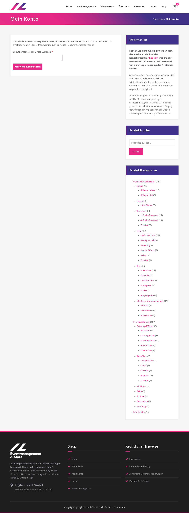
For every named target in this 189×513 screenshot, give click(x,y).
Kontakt (153, 7)
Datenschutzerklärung (139, 466)
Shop (164, 7)
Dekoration (142, 401)
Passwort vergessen (81, 489)
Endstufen (145, 275)
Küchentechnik (147, 341)
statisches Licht (147, 235)
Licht (139, 231)
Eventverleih (106, 7)
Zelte (139, 391)
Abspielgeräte (147, 295)
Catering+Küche (144, 326)
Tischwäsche (146, 361)
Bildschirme (146, 315)
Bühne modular (147, 190)
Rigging (140, 201)
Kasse (75, 481)
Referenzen (139, 7)
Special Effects (147, 250)
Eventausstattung (141, 322)
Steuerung (145, 245)
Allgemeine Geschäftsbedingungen (146, 474)
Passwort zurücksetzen (27, 66)
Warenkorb (77, 466)
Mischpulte (145, 285)
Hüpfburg (141, 406)
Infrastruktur (139, 412)
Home (69, 7)
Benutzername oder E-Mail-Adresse (37, 51)
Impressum (134, 459)
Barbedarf (145, 331)
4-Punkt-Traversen (149, 220)
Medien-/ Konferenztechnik (150, 301)
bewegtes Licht (147, 240)
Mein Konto (77, 474)
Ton (138, 266)
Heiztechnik (146, 346)
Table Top (141, 356)
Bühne (140, 186)
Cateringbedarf (147, 336)
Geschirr (144, 371)
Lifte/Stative (146, 205)
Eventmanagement (85, 7)
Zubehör (144, 225)
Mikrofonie (145, 270)
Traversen (141, 211)
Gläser (143, 366)
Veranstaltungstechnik (143, 182)
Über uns (123, 7)
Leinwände (145, 310)
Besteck (144, 376)
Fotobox (144, 305)
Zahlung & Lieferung (139, 481)
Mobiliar (141, 386)
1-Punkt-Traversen (149, 215)
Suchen (136, 151)
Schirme (140, 396)
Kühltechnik (146, 351)
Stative (143, 290)
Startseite (158, 19)
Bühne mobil (146, 195)
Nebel (143, 255)
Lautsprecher (146, 280)
